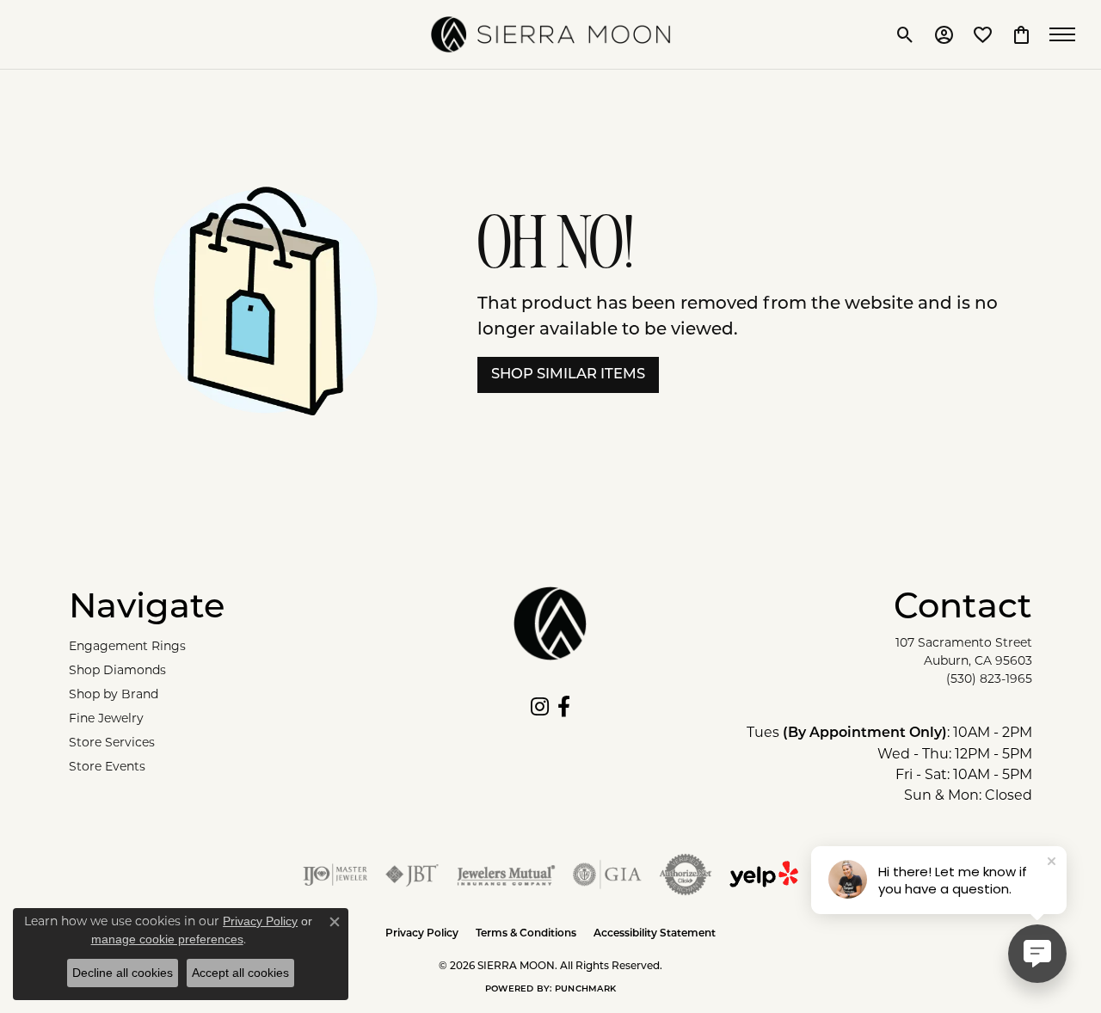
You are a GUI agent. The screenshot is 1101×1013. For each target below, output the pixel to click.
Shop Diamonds (117, 670)
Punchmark (585, 989)
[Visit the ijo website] (335, 874)
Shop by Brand (113, 694)
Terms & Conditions (526, 934)
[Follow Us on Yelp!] (763, 874)
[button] (905, 34)
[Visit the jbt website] (412, 874)
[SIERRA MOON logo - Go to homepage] (550, 34)
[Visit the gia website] (607, 874)
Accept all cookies (240, 972)
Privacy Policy (421, 934)
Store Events (107, 766)
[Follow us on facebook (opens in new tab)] (563, 707)
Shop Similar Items (568, 375)
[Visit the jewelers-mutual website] (506, 874)
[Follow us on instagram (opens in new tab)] (540, 707)
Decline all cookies (122, 972)
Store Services (112, 742)
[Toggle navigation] (1066, 34)
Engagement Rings (127, 646)
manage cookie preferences (167, 939)
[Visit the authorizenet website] (685, 874)
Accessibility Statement (655, 934)
